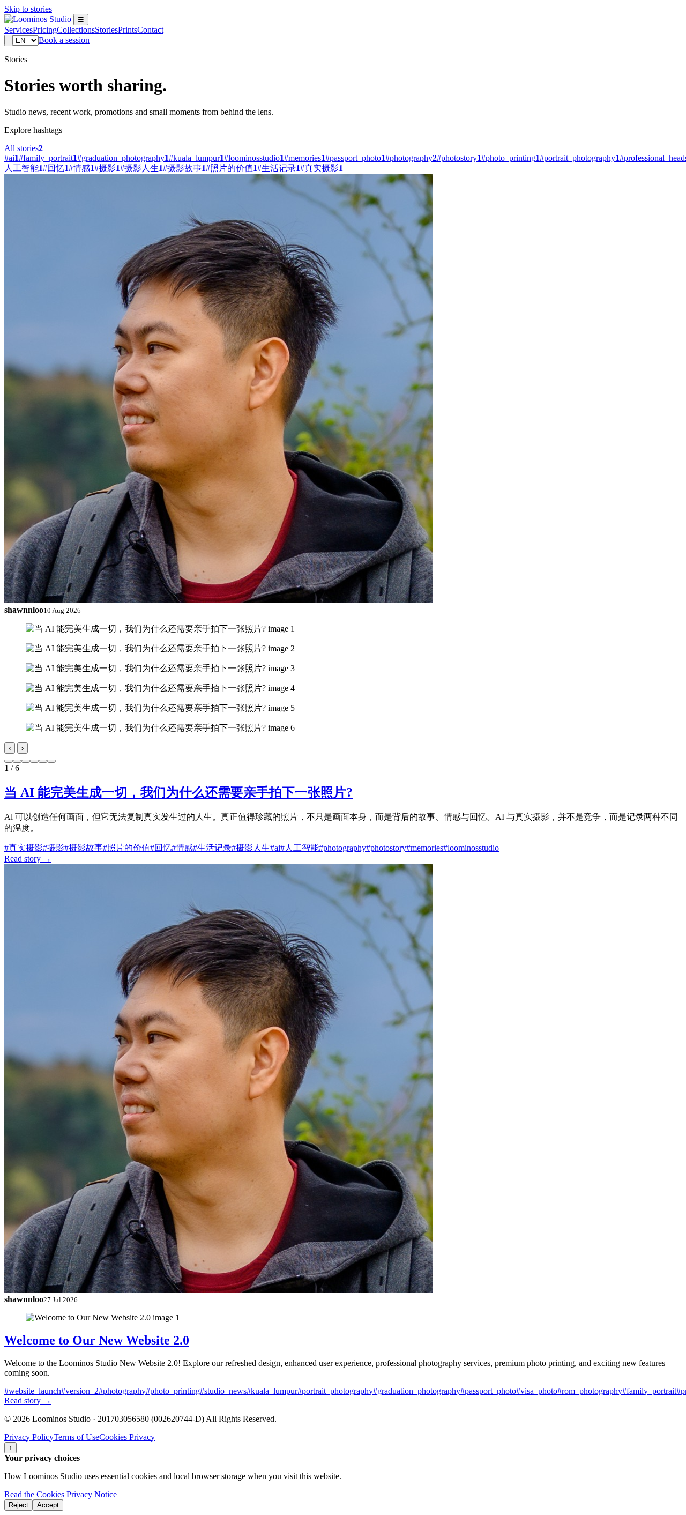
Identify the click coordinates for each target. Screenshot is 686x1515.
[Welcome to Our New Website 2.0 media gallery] (343, 1318)
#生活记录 (212, 847)
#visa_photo (536, 1390)
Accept (48, 1505)
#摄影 (53, 847)
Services (18, 29)
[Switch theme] (8, 40)
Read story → (27, 858)
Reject (18, 1505)
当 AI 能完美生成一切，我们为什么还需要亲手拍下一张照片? (178, 792)
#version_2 (80, 1390)
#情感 (182, 847)
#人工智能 (299, 847)
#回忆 (161, 847)
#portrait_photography (335, 1390)
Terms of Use (76, 1437)
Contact (150, 29)
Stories (106, 29)
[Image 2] (17, 761)
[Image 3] (25, 761)
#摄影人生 (251, 847)
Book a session (64, 39)
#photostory (386, 847)
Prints (127, 29)
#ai (275, 847)
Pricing (45, 29)
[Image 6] (51, 761)
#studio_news (223, 1390)
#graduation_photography (416, 1390)
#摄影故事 (83, 847)
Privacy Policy (29, 1437)
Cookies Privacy (127, 1437)
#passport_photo (488, 1390)
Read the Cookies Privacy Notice (60, 1494)
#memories (424, 847)
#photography (342, 847)
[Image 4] (34, 761)
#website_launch (32, 1390)
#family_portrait (649, 1390)
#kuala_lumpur (272, 1390)
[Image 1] (8, 761)
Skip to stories (28, 8)
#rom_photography (589, 1390)
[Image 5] (43, 761)
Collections (76, 29)
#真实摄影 (23, 847)
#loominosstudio (471, 847)
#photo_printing (173, 1390)
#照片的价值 (126, 847)
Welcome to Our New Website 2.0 (96, 1340)
